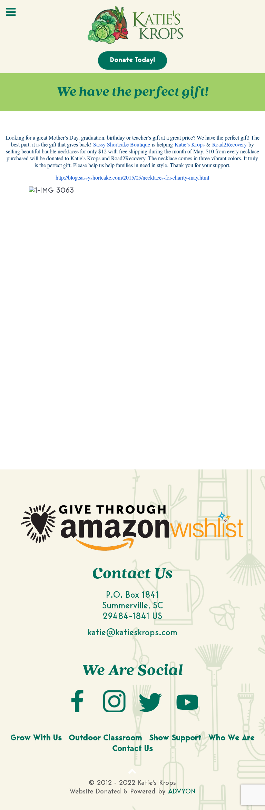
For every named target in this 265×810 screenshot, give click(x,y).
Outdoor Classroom (105, 738)
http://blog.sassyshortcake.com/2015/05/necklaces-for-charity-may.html (132, 177)
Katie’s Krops (190, 144)
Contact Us (132, 749)
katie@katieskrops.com (132, 633)
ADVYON (182, 791)
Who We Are (231, 738)
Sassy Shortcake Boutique (121, 144)
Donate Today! (132, 60)
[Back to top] (132, 771)
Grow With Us (36, 738)
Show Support (175, 738)
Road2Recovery (229, 144)
